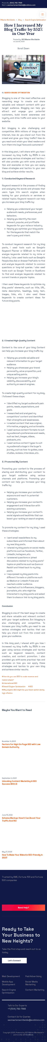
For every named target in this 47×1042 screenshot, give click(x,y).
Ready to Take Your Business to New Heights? (21, 935)
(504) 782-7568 (16, 3)
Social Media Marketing (31, 983)
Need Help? (23, 907)
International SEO (10, 683)
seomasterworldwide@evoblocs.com (21, 5)
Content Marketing (34, 989)
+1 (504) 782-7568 (17, 1008)
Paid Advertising (33, 976)
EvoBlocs (29, 1035)
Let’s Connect (14, 960)
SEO (31, 686)
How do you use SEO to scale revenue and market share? (20, 678)
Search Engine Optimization (17, 93)
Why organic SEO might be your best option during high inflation (23, 691)
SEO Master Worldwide (31, 39)
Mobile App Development (8, 983)
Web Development (11, 976)
